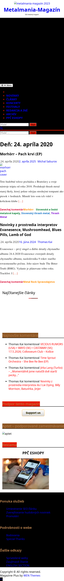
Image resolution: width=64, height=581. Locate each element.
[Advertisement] (32, 50)
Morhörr (28, 209)
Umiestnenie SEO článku (21, 509)
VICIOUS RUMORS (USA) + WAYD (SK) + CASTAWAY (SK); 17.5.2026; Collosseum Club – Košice (36, 347)
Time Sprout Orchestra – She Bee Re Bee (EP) (32, 359)
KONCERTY (13, 103)
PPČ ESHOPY (14, 118)
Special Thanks (15, 539)
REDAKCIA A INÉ (17, 110)
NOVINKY (12, 95)
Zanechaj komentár (11, 209)
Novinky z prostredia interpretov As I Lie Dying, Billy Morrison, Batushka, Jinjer (34, 385)
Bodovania (13, 535)
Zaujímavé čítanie (17, 562)
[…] (20, 201)
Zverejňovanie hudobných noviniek (28, 512)
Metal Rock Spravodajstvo (39, 282)
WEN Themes (31, 575)
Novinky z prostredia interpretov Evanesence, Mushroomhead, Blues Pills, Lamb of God (30, 229)
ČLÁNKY (11, 99)
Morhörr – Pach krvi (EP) (21, 154)
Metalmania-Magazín (32, 9)
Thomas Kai (45, 242)
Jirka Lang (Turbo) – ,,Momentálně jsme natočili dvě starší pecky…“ (35, 371)
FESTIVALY (13, 107)
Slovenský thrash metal (35, 213)
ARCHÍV (11, 114)
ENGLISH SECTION (17, 565)
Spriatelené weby (17, 558)
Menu (9, 85)
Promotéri (12, 516)
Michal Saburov (47, 161)
